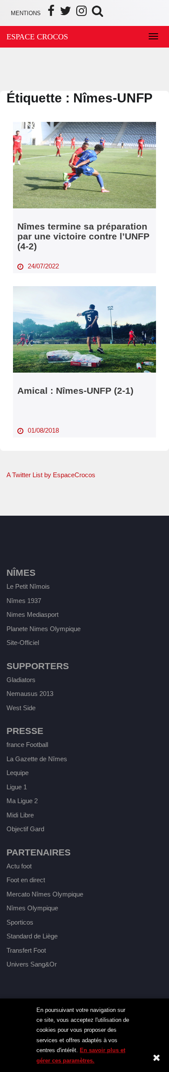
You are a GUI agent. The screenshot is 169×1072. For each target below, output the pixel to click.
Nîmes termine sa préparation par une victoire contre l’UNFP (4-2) (83, 236)
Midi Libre (20, 815)
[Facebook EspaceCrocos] (51, 13)
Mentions (26, 13)
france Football (27, 744)
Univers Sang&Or (31, 964)
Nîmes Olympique (32, 908)
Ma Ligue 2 (22, 800)
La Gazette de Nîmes (36, 759)
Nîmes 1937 (23, 600)
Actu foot (19, 866)
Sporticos (19, 922)
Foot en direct (25, 880)
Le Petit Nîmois (28, 586)
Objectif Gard (25, 829)
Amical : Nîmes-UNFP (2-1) (75, 391)
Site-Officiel (22, 642)
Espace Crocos (37, 36)
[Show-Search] (97, 13)
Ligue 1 (16, 787)
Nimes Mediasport (32, 614)
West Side (21, 707)
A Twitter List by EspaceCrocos (50, 475)
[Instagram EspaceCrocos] (81, 13)
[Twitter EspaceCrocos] (65, 13)
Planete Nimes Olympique (43, 628)
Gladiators (21, 679)
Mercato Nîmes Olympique (44, 894)
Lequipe (17, 772)
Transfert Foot (26, 950)
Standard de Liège (32, 936)
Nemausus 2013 (29, 693)
